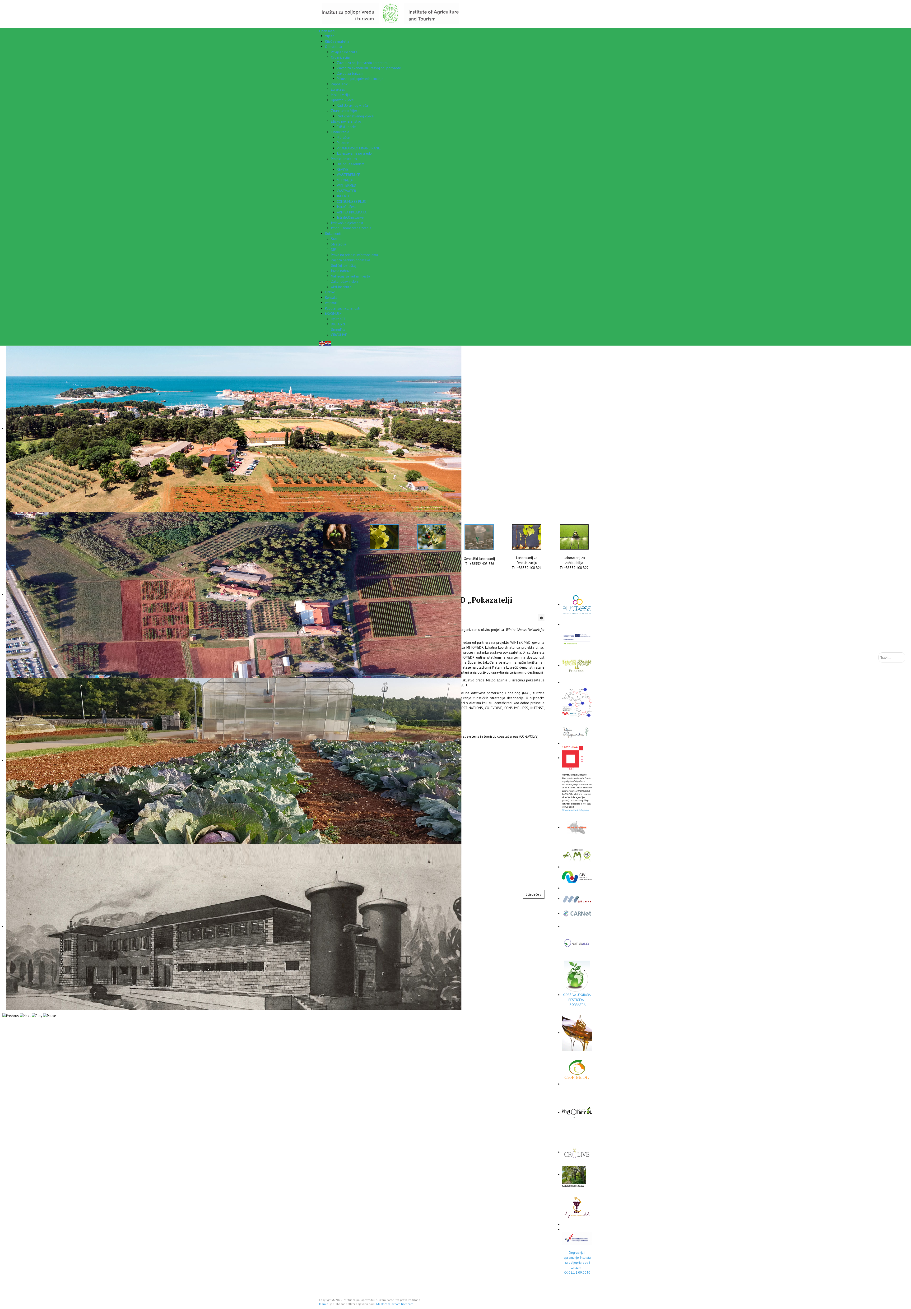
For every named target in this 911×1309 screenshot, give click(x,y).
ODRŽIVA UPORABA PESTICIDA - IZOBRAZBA (577, 1000)
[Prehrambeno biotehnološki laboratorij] (432, 537)
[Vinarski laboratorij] (384, 537)
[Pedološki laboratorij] (337, 536)
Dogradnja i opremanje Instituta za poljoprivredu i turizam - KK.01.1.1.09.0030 (577, 1262)
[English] (322, 343)
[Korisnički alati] (541, 617)
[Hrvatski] (328, 343)
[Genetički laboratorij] (479, 537)
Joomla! (324, 1304)
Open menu (327, 31)
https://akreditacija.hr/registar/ (575, 810)
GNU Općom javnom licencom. (394, 1304)
